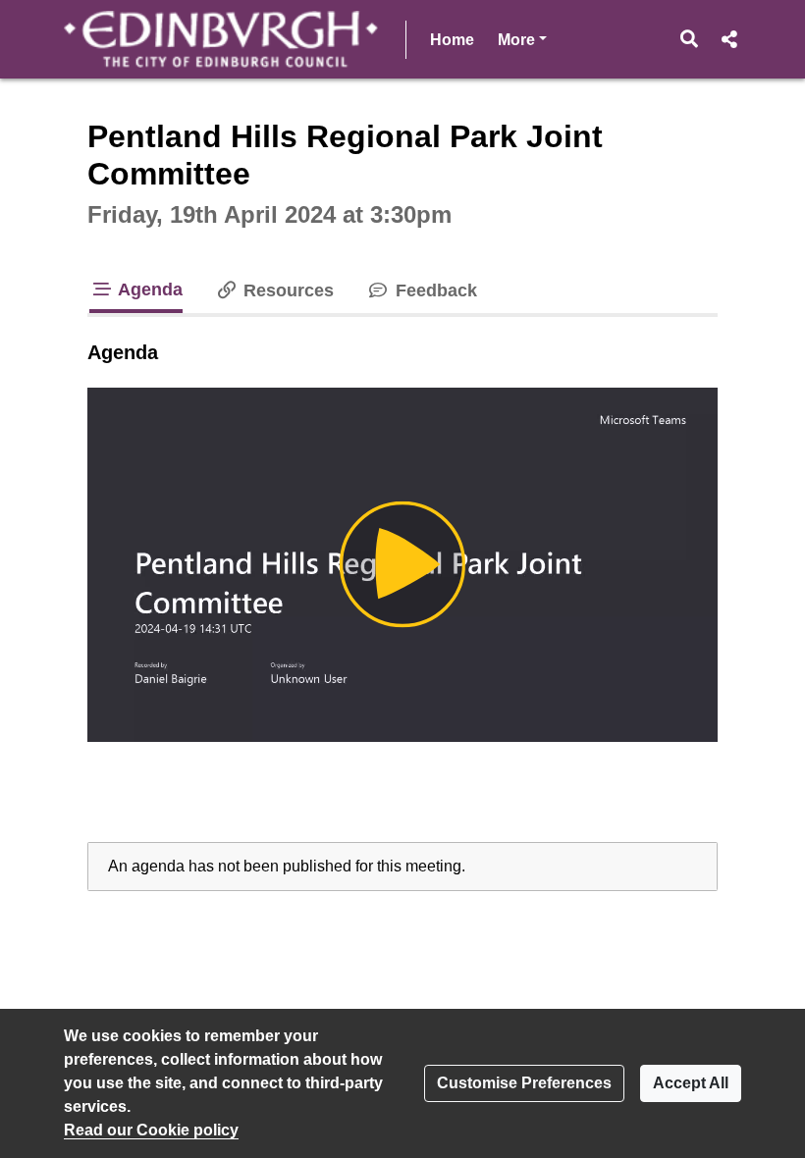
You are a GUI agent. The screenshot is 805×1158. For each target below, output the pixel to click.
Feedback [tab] (433, 290)
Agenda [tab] (148, 289)
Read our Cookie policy (151, 1130)
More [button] (522, 39)
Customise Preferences (524, 1083)
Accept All (690, 1083)
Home (452, 39)
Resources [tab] (286, 290)
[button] (689, 39)
